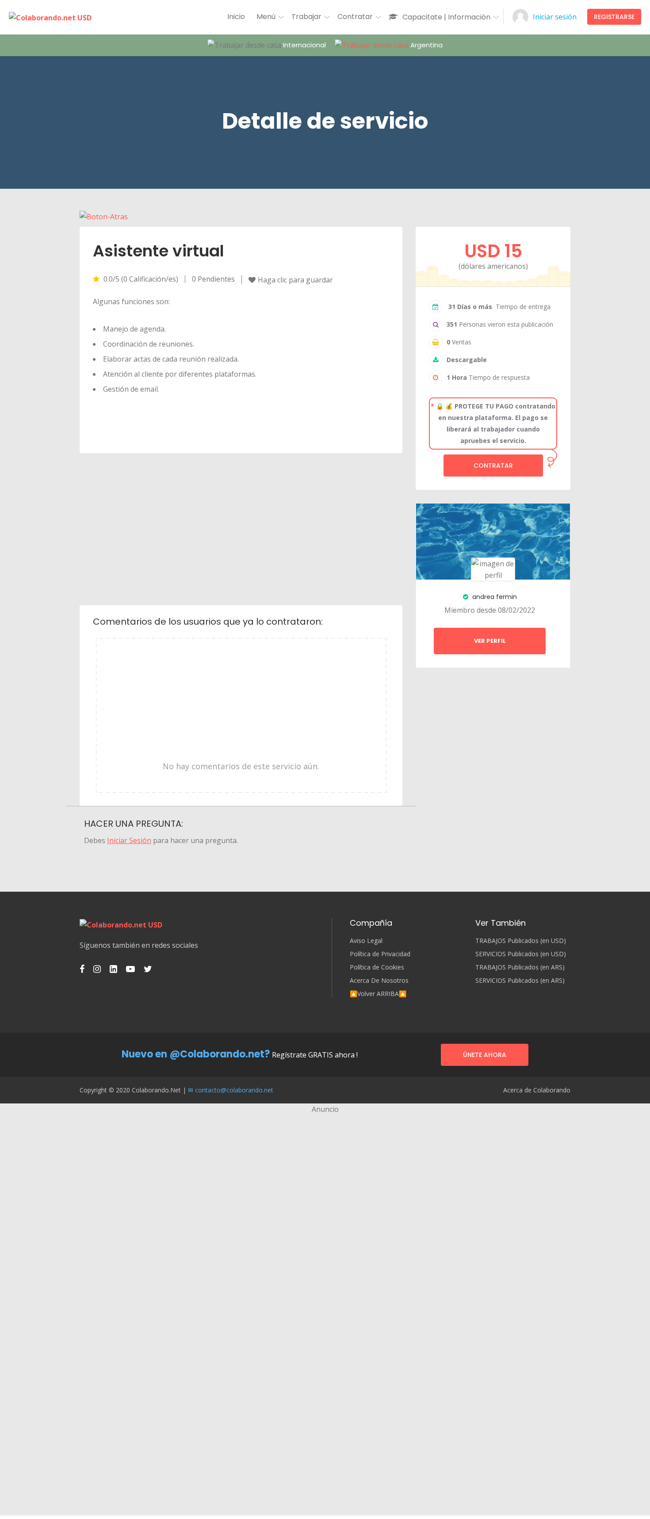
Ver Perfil (490, 641)
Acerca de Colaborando (536, 1090)
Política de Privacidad (380, 954)
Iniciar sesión (555, 17)
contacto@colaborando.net (234, 1090)
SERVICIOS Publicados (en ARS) (520, 980)
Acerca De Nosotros (379, 980)
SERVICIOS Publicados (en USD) (520, 954)
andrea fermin (493, 596)
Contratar (493, 465)
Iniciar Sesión (129, 840)
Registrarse (614, 16)
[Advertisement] (241, 528)
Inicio (236, 16)
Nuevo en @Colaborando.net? (196, 1054)
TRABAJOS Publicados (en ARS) (520, 967)
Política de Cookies (377, 967)
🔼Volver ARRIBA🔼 (378, 993)
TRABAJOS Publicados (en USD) (520, 940)
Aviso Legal (366, 940)
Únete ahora (484, 1054)
